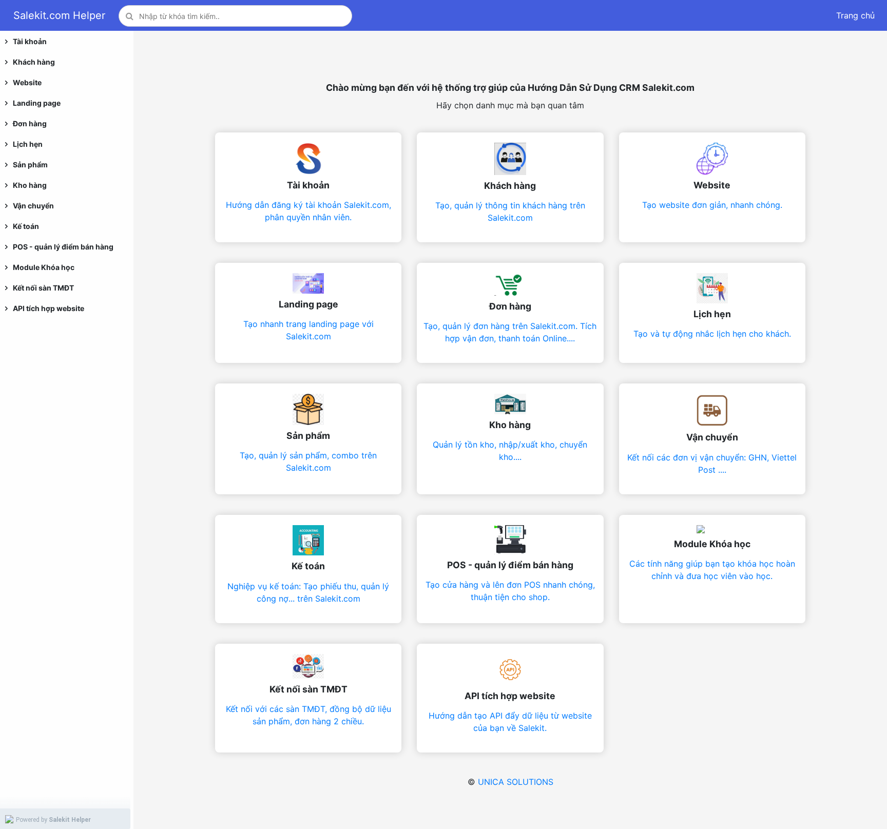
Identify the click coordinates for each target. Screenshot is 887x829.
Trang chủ (855, 15)
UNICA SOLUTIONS (515, 782)
